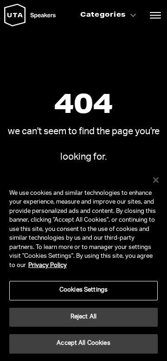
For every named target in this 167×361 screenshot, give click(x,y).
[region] (83, 264)
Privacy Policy (47, 266)
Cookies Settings (83, 290)
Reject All (83, 317)
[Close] (156, 180)
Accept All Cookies (83, 344)
